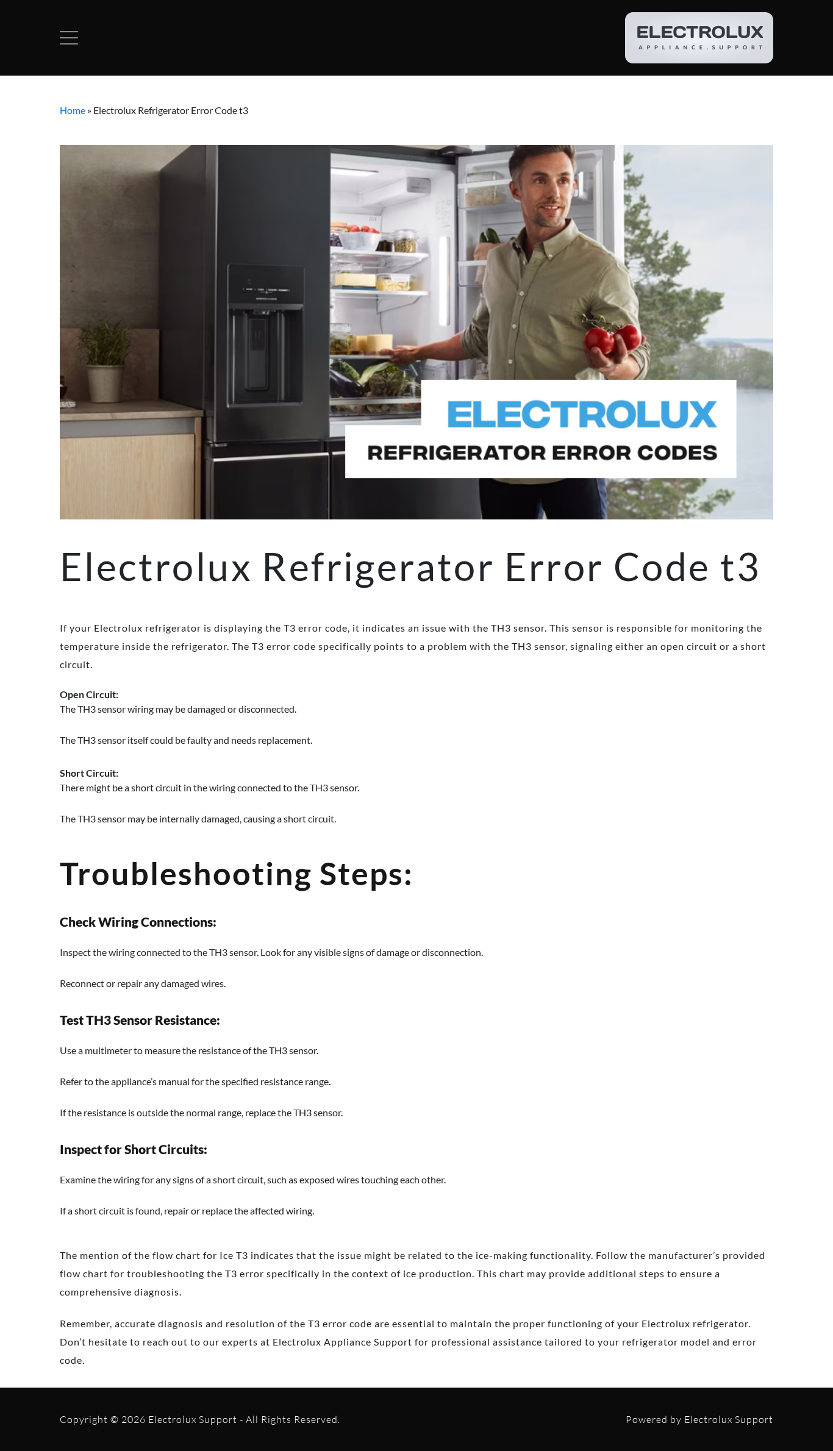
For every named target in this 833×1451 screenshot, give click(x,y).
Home (72, 110)
